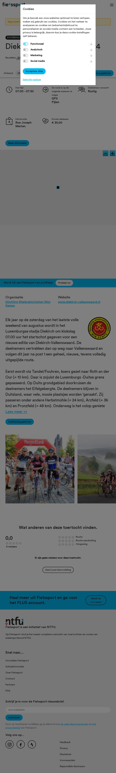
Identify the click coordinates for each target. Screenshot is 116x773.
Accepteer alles (34, 71)
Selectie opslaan (32, 80)
